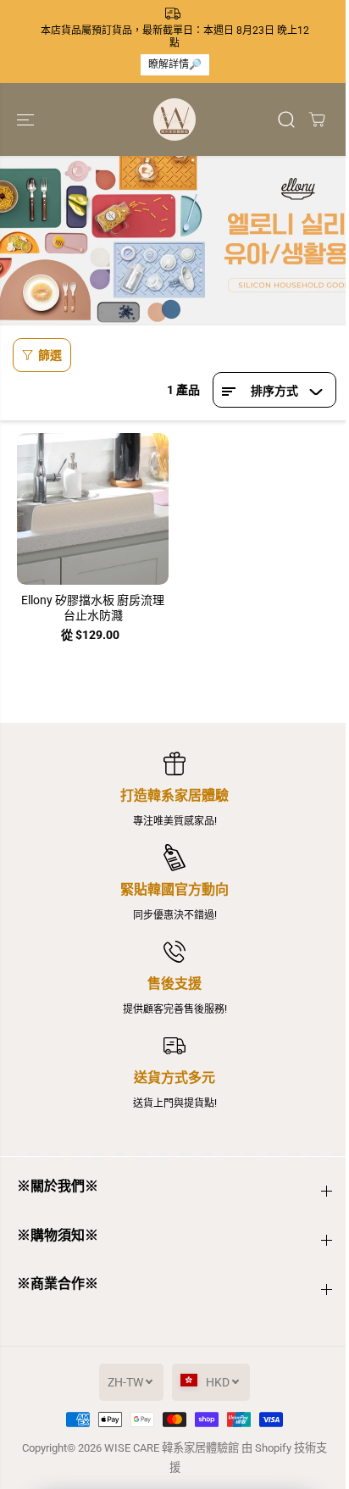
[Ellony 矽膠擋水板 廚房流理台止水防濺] (93, 509)
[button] (27, 119)
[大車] (317, 119)
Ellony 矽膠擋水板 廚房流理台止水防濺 (92, 607)
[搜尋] (286, 119)
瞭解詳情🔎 (175, 64)
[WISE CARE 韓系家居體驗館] (174, 119)
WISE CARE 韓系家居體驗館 (171, 1448)
